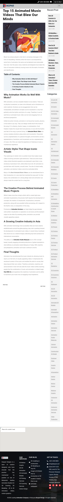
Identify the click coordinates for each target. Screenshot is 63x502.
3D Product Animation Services (54, 256)
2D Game (54, 107)
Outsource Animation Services (54, 409)
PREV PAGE (5, 284)
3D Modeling (54, 189)
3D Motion (54, 215)
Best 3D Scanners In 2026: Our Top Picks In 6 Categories (52, 21)
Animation (54, 316)
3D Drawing (54, 174)
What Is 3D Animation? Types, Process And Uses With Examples (52, 80)
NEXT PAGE (43, 286)
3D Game (54, 178)
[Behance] (60, 485)
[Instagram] (53, 485)
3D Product (54, 249)
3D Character (55, 155)
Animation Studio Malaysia (54, 337)
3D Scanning (55, 270)
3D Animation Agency (54, 141)
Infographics (54, 372)
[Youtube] (57, 485)
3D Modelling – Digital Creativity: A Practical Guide (53, 35)
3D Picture (54, 227)
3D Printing (54, 231)
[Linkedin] (50, 488)
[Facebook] (50, 485)
